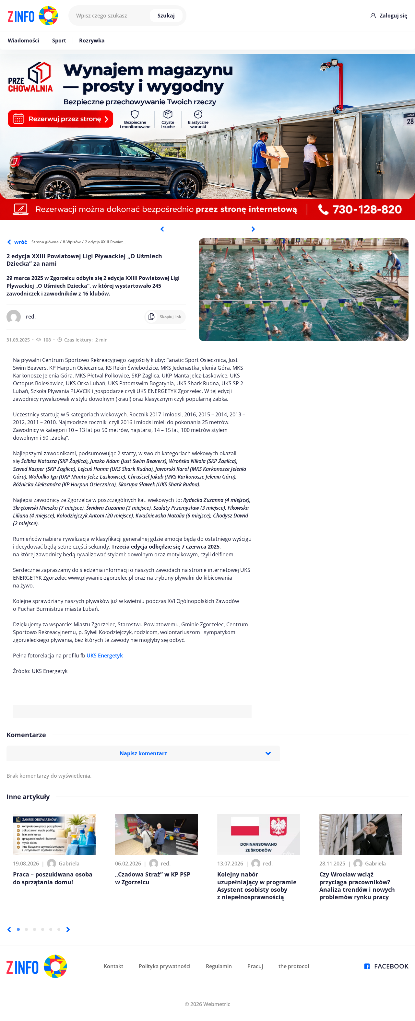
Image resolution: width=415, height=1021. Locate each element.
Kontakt (113, 966)
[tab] (18, 929)
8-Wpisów (72, 242)
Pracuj (255, 966)
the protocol (294, 966)
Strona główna (45, 242)
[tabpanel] (207, 137)
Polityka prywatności (164, 966)
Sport (59, 40)
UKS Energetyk (105, 655)
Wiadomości (23, 40)
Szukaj (166, 15)
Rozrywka (92, 40)
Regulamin (219, 966)
